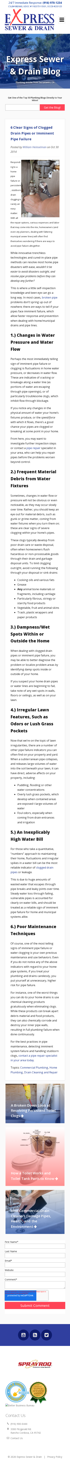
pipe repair (33, 448)
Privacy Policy (54, 1456)
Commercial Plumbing (34, 1067)
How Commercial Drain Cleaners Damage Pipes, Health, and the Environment (31, 1218)
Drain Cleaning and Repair (41, 1072)
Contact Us (17, 1438)
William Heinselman (34, 147)
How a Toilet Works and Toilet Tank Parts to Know (33, 1176)
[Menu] (61, 19)
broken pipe (49, 297)
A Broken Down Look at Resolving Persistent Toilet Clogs (33, 1110)
